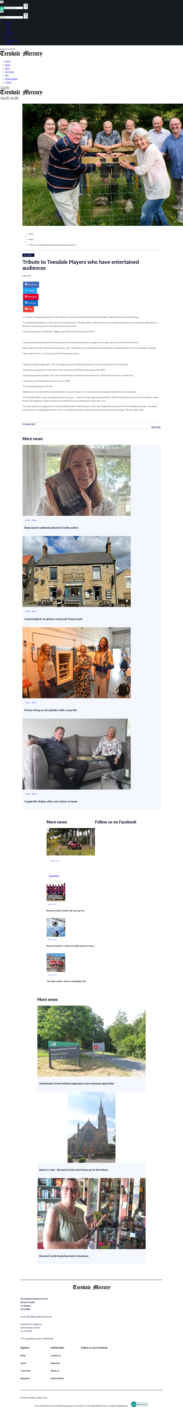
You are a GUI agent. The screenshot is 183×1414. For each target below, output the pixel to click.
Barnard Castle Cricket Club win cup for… (66, 910)
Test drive (9, 72)
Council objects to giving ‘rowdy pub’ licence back (53, 618)
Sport (7, 68)
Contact (8, 82)
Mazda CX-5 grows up (61, 868)
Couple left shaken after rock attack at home (50, 801)
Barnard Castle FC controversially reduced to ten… (71, 946)
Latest (27, 520)
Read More (54, 876)
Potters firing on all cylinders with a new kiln (50, 710)
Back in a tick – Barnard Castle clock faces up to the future (73, 1169)
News (7, 65)
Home (7, 61)
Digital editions (11, 79)
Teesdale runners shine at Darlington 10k (66, 981)
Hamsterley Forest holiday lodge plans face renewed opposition (76, 1083)
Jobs (7, 75)
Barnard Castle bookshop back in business (64, 1255)
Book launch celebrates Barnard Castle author (51, 527)
